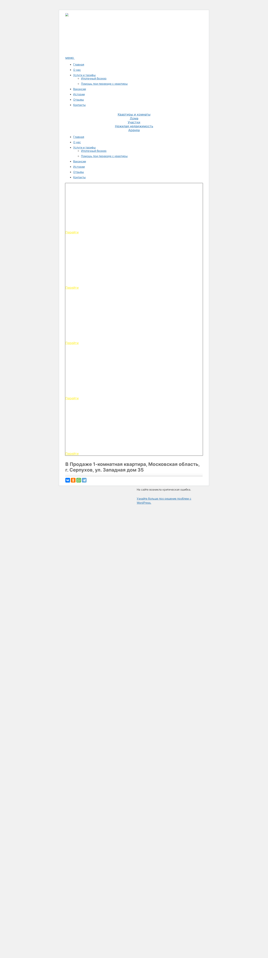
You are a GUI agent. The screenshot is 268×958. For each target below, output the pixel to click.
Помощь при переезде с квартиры (104, 83)
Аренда (134, 130)
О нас (77, 69)
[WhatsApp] (78, 480)
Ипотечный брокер (94, 78)
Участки (134, 122)
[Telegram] (84, 480)
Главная (78, 64)
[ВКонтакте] (67, 480)
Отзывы (78, 99)
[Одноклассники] (73, 480)
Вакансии (79, 89)
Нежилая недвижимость (134, 126)
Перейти (72, 232)
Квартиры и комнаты (134, 114)
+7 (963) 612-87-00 (88, 48)
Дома (134, 118)
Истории (79, 94)
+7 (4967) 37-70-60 (88, 41)
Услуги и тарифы (84, 75)
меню (70, 58)
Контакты (79, 105)
